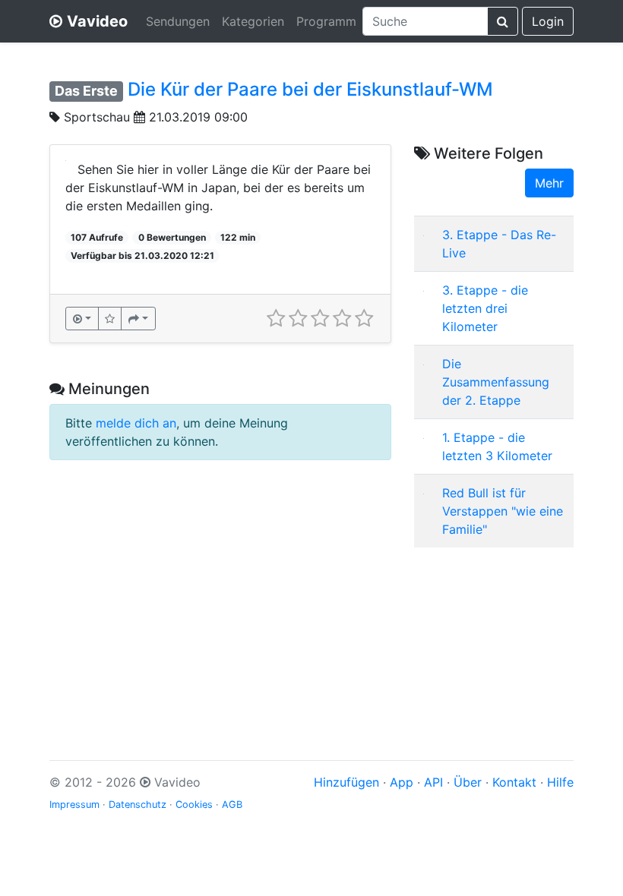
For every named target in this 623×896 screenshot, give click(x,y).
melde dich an (136, 423)
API (433, 782)
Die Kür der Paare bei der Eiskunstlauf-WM (310, 89)
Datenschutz (137, 804)
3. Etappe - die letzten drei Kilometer (485, 308)
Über (468, 782)
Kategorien (253, 21)
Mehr (549, 183)
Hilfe (560, 782)
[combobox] (425, 21)
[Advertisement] (494, 635)
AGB (232, 804)
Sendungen (178, 21)
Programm (326, 21)
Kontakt (514, 782)
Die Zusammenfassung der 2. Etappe (495, 382)
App (401, 782)
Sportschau (97, 117)
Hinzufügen (346, 782)
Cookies (194, 804)
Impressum (74, 804)
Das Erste (86, 91)
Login (548, 21)
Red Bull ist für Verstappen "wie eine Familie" (502, 511)
